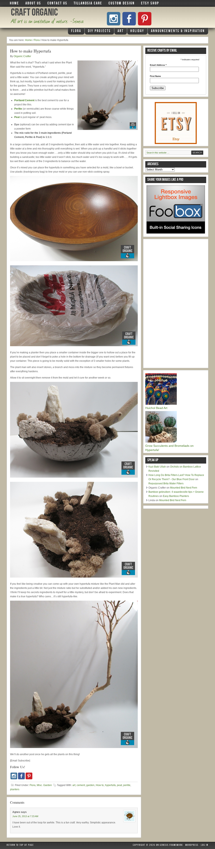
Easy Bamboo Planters (176, 496)
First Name (155, 76)
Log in (204, 845)
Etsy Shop (150, 3)
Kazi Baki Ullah (157, 466)
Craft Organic (34, 13)
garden (90, 785)
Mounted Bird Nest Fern (183, 487)
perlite (126, 785)
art (73, 785)
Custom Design (122, 3)
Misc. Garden (44, 785)
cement (81, 785)
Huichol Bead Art (156, 408)
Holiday (135, 31)
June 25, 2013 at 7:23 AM (25, 816)
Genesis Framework (171, 845)
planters (14, 789)
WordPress (191, 845)
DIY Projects (98, 31)
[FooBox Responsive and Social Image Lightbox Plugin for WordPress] (175, 234)
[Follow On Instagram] (113, 18)
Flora (74, 31)
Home (14, 3)
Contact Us (57, 3)
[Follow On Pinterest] (145, 19)
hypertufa (110, 785)
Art (119, 31)
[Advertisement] (176, 304)
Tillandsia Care (88, 3)
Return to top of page (20, 845)
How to (100, 785)
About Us (33, 3)
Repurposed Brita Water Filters (166, 483)
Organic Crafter (22, 56)
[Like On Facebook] (129, 18)
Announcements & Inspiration (178, 31)
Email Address (158, 65)
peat (119, 785)
